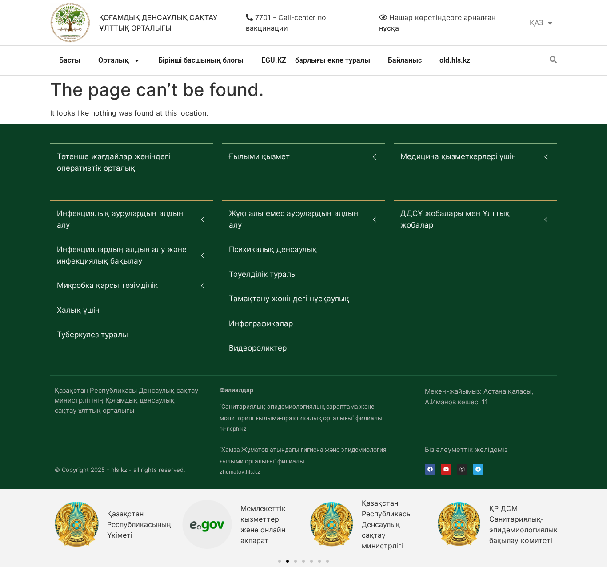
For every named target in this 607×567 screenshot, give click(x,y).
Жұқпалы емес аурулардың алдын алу (293, 219)
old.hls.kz (454, 60)
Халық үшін (78, 310)
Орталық (113, 60)
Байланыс (405, 60)
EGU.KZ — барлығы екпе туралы (315, 60)
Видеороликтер (258, 347)
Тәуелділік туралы (263, 274)
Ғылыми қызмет (259, 156)
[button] (279, 561)
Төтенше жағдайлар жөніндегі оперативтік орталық (113, 162)
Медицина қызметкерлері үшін (458, 156)
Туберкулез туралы (92, 334)
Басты (69, 60)
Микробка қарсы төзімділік (107, 285)
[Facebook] (430, 469)
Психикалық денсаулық (273, 249)
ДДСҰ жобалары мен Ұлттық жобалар (455, 219)
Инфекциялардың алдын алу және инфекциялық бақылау (122, 255)
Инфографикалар (261, 323)
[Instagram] (462, 469)
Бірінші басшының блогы (201, 60)
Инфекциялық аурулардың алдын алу (120, 219)
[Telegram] (478, 469)
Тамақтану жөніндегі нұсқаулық (289, 298)
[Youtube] (446, 469)
